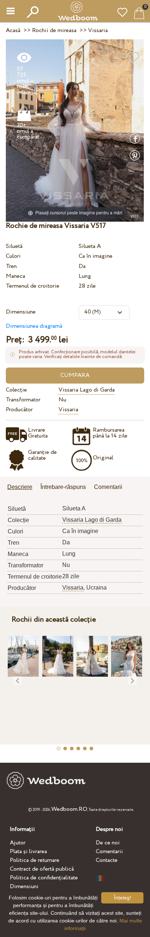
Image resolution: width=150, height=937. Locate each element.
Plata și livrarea (28, 851)
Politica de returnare (34, 860)
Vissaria (68, 409)
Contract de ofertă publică (42, 869)
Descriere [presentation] (19, 487)
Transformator (23, 399)
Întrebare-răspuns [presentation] (63, 487)
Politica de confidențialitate (44, 878)
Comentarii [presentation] (108, 487)
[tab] (22, 488)
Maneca (15, 276)
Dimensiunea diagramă (34, 326)
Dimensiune (21, 311)
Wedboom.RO (69, 809)
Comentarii (109, 851)
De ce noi (108, 843)
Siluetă (14, 246)
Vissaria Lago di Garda (87, 390)
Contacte (107, 860)
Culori (13, 256)
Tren (11, 266)
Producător (19, 409)
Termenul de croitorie (32, 286)
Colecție (16, 389)
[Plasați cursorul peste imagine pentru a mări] (75, 130)
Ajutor (17, 843)
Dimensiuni (24, 886)
